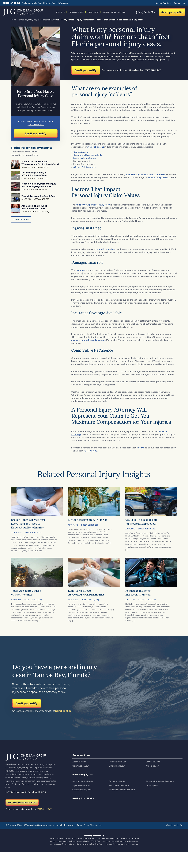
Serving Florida (162, 3)
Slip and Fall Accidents (84, 167)
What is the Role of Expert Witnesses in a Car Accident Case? (40, 163)
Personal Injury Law (117, 762)
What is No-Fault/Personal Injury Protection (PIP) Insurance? (38, 185)
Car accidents (80, 152)
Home (13, 20)
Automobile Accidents (82, 781)
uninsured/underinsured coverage (88, 340)
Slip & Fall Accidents (81, 785)
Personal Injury (76, 12)
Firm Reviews (93, 12)
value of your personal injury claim (93, 204)
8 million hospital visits (159, 177)
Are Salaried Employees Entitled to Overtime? (34, 207)
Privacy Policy (83, 825)
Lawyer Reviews (153, 762)
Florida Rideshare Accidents (122, 790)
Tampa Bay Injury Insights (29, 20)
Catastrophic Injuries (82, 790)
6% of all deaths (95, 147)
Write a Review (152, 766)
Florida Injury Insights (114, 12)
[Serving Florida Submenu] (170, 3)
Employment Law (117, 766)
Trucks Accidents (117, 781)
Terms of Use (96, 825)
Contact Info (179, 3)
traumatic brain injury (106, 249)
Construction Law (80, 766)
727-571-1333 (90, 450)
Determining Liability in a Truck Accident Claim (34, 174)
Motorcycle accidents (84, 158)
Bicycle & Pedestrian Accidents (160, 781)
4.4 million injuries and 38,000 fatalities (145, 174)
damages (80, 270)
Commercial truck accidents (87, 155)
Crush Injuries (152, 785)
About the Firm (79, 762)
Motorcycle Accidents (119, 785)
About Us (60, 12)
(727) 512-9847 (153, 70)
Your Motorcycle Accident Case (38, 196)
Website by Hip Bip (174, 825)
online (141, 447)
